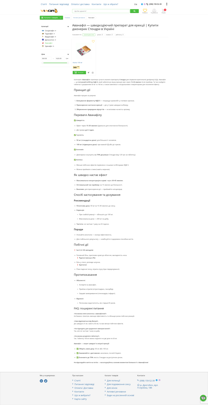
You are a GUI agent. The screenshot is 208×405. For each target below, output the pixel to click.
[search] (134, 11)
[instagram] (41, 381)
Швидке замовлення (88, 72)
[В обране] (93, 41)
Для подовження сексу (119, 384)
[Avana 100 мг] (84, 51)
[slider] (43, 63)
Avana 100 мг (77, 63)
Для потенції (113, 380)
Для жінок (112, 388)
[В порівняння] (93, 72)
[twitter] (45, 381)
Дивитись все (109, 399)
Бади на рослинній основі (120, 395)
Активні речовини (116, 391)
